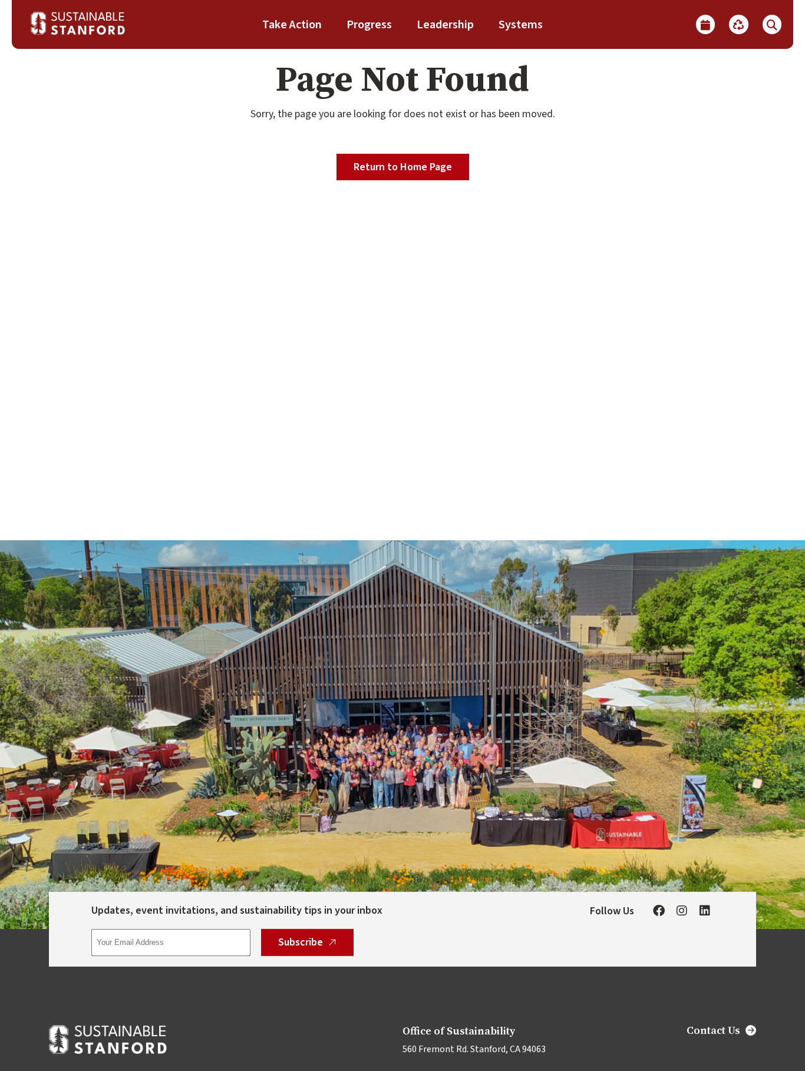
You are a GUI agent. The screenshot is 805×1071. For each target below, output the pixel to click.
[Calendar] (705, 24)
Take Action (292, 24)
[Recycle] (738, 24)
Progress (369, 24)
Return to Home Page (403, 167)
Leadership (445, 24)
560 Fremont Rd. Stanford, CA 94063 (474, 1049)
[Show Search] (772, 24)
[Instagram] (682, 911)
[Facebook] (659, 911)
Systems (521, 24)
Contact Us (713, 1030)
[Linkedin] (705, 911)
